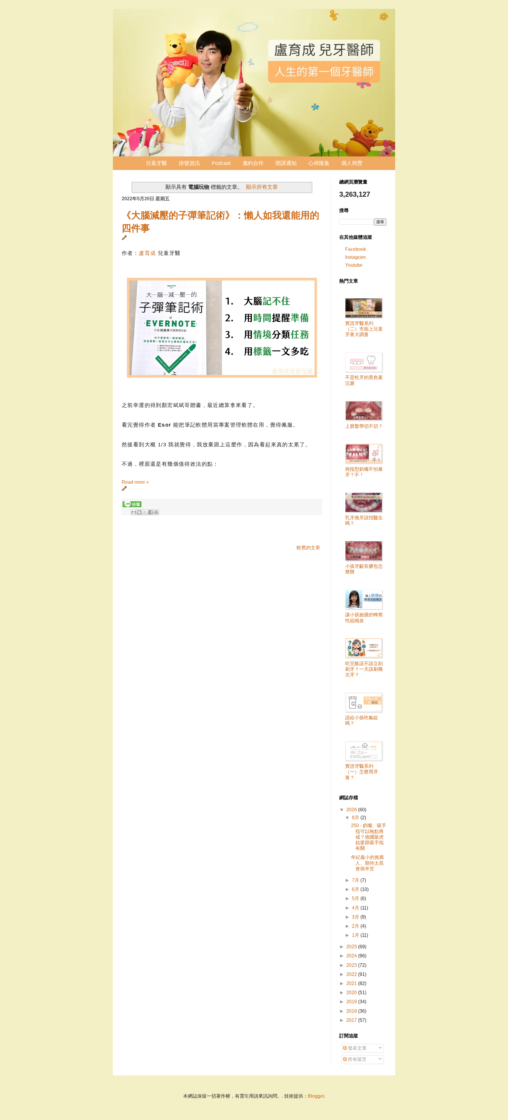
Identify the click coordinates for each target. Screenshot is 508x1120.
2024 (352, 955)
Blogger (316, 1096)
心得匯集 (319, 163)
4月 (356, 907)
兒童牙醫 (156, 163)
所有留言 (357, 1059)
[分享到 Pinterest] (156, 512)
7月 (356, 880)
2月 (356, 926)
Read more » (135, 482)
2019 (352, 1001)
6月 (356, 889)
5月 (356, 898)
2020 (352, 992)
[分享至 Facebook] (150, 512)
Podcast (221, 163)
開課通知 (286, 163)
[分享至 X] (145, 512)
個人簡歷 (351, 163)
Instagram (355, 257)
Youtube (353, 265)
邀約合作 (253, 163)
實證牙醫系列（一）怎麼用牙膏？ (361, 772)
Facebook (355, 249)
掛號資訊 (189, 163)
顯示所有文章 (262, 187)
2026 (352, 809)
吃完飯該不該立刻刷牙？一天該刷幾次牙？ (364, 669)
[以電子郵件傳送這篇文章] (134, 512)
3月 (356, 916)
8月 (356, 817)
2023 (352, 965)
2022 (352, 974)
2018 (352, 1011)
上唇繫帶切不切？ (364, 426)
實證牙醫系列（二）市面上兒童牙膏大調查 (364, 329)
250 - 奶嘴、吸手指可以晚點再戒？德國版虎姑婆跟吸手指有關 (368, 837)
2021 (352, 983)
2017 (352, 1020)
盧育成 (147, 253)
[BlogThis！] (139, 512)
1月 (356, 935)
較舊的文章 (308, 547)
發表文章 (357, 1048)
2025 (352, 946)
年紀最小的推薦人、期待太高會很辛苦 (367, 863)
